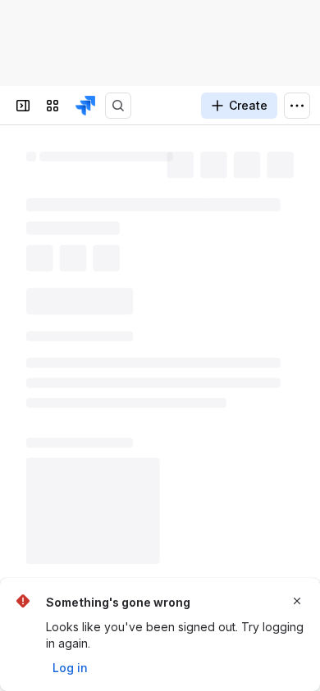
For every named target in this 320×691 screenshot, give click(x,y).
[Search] (118, 106)
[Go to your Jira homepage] (85, 106)
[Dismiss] (297, 601)
